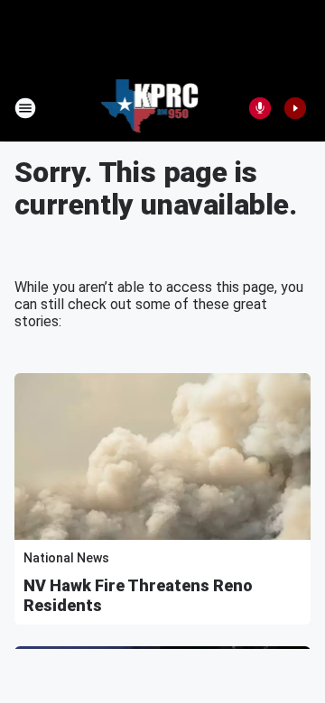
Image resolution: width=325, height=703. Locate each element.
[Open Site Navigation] (25, 108)
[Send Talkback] (260, 108)
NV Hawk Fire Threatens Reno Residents (138, 595)
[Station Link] (150, 108)
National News (66, 558)
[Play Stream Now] (295, 108)
